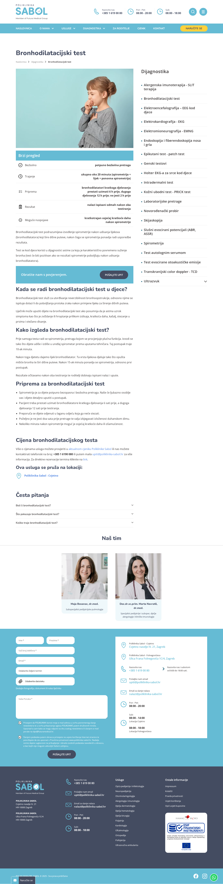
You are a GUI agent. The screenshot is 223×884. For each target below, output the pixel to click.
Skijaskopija (153, 220)
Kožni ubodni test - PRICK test (167, 192)
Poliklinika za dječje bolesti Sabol (32, 12)
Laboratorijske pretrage (163, 201)
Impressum (170, 786)
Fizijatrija (119, 820)
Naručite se (194, 28)
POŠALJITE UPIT (114, 274)
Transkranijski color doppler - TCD (170, 272)
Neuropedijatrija (123, 791)
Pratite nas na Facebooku (195, 876)
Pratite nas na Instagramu (204, 876)
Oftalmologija (121, 830)
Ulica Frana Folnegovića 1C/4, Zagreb (152, 658)
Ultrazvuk (151, 281)
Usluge (66, 28)
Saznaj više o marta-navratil (138, 587)
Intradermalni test (158, 182)
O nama (45, 28)
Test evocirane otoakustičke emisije (172, 262)
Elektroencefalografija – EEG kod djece (169, 110)
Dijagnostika (92, 28)
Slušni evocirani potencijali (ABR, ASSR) (170, 232)
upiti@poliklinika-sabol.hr (107, 454)
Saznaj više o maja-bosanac (85, 583)
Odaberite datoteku (34, 681)
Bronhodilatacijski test (162, 99)
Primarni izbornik (203, 12)
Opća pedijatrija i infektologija (129, 786)
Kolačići (168, 791)
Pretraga (193, 12)
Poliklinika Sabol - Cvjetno (41, 475)
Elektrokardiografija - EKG (164, 122)
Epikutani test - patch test (164, 154)
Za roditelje (121, 28)
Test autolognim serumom (165, 253)
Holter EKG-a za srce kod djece (168, 173)
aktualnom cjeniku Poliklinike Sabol (90, 449)
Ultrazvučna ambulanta (126, 845)
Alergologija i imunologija (127, 800)
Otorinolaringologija (125, 796)
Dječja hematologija (124, 810)
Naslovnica (24, 28)
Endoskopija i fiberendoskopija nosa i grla (172, 143)
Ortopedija (120, 835)
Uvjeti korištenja (173, 800)
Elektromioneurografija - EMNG (168, 131)
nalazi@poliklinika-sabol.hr (145, 694)
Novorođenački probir (161, 211)
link (85, 459)
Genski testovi (155, 164)
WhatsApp (214, 877)
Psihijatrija (120, 840)
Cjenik (141, 28)
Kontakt (159, 28)
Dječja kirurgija (122, 815)
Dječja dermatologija (125, 805)
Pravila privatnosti (174, 796)
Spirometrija (154, 243)
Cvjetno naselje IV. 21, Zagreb (147, 646)
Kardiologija (121, 825)
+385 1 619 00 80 (112, 13)
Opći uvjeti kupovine (175, 805)
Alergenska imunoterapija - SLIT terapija (169, 87)
